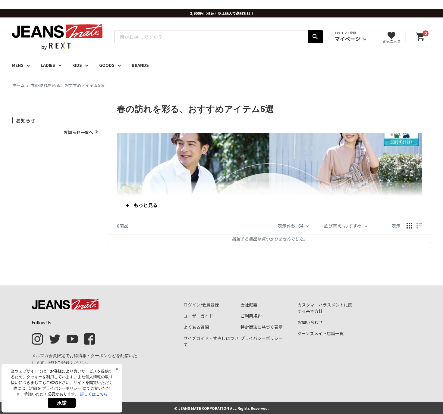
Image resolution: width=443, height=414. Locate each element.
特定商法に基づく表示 (261, 327)
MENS (18, 65)
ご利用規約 (251, 316)
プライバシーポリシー (261, 338)
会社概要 (248, 305)
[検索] (315, 36)
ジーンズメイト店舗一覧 (320, 333)
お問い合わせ (310, 322)
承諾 (62, 403)
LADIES (48, 65)
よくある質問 (196, 327)
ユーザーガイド (198, 316)
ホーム (18, 85)
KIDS (77, 65)
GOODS (107, 65)
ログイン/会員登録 (201, 305)
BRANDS (140, 65)
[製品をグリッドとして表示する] (409, 226)
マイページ (348, 38)
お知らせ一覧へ (78, 132)
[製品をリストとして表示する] (419, 226)
